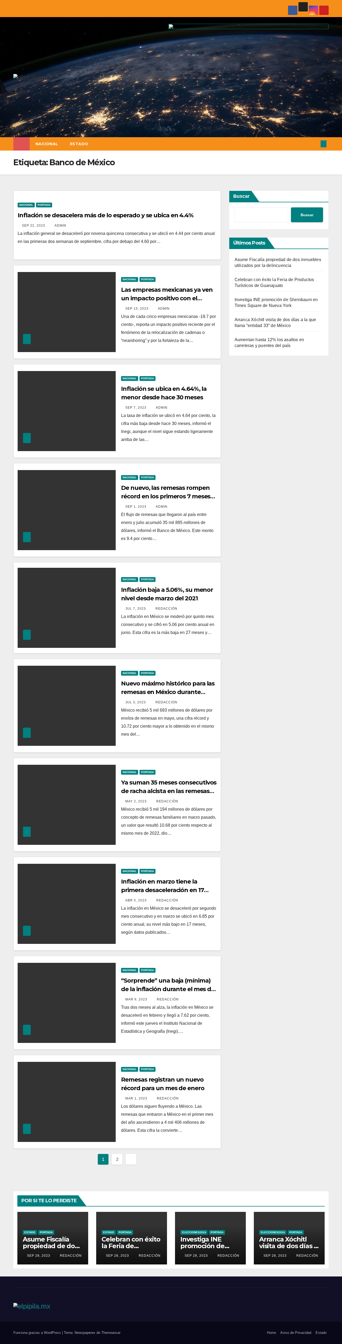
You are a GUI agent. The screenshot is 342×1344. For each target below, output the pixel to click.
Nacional (47, 143)
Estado (79, 143)
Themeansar (111, 1333)
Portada (44, 204)
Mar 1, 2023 (136, 1098)
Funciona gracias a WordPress (37, 1333)
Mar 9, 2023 (136, 999)
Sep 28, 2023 (38, 1256)
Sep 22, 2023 (33, 225)
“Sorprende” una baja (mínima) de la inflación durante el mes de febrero (168, 989)
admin (60, 225)
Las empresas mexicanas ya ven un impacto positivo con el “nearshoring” (166, 298)
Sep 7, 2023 (135, 407)
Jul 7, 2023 (135, 608)
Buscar (241, 196)
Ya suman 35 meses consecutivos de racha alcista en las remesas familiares (168, 791)
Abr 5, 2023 (136, 900)
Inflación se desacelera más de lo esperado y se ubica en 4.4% (105, 215)
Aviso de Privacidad (295, 1333)
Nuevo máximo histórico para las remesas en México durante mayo (168, 692)
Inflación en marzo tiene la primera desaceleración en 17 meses (162, 890)
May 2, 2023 (136, 801)
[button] (314, 143)
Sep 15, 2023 (137, 308)
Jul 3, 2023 (135, 702)
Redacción (165, 608)
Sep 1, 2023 (135, 507)
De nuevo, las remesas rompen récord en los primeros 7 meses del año (165, 496)
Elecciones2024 (194, 1232)
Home (271, 1333)
